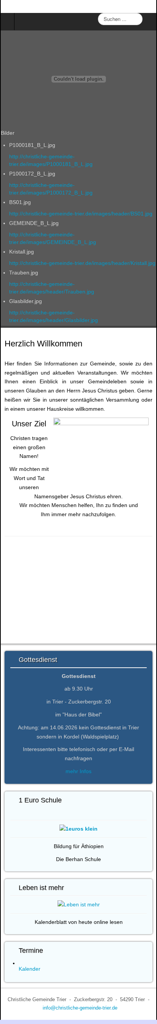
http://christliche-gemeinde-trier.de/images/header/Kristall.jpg (82, 263)
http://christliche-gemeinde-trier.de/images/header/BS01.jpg (80, 214)
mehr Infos (78, 771)
